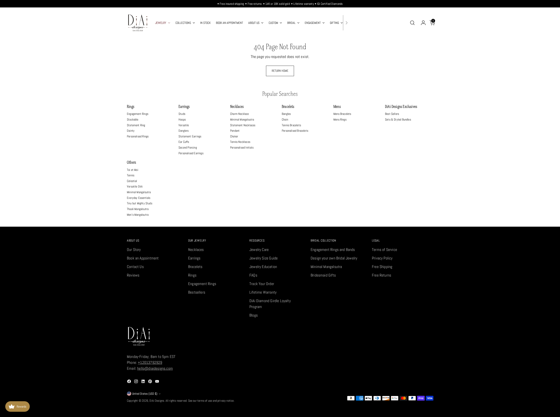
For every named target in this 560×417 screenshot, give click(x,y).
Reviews (133, 275)
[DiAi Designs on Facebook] (129, 382)
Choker (234, 136)
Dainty (131, 131)
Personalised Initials (242, 147)
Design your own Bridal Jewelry (334, 258)
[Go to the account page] (421, 22)
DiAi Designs (156, 401)
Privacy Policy (382, 258)
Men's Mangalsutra (138, 215)
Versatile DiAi (135, 186)
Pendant (235, 131)
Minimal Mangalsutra (242, 119)
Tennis (130, 175)
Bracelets (288, 107)
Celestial (132, 181)
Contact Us (135, 266)
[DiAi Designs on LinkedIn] (143, 382)
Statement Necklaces (242, 125)
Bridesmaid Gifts (323, 275)
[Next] (346, 22)
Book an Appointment (143, 258)
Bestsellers (196, 292)
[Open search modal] (412, 22)
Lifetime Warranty (262, 292)
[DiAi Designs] (138, 23)
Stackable (132, 119)
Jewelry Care (259, 249)
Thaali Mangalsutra (138, 209)
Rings (130, 107)
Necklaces (237, 107)
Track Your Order (261, 283)
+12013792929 (150, 362)
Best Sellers (392, 114)
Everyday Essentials (138, 198)
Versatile (183, 125)
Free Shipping (382, 266)
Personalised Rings (138, 136)
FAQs (253, 275)
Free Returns (381, 275)
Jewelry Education (263, 266)
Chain (285, 119)
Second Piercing (187, 147)
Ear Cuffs (183, 142)
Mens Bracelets (342, 114)
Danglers (183, 131)
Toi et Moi (132, 170)
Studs (181, 114)
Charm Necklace (239, 114)
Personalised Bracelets (295, 131)
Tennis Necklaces (240, 142)
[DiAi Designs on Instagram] (136, 382)
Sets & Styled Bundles (398, 119)
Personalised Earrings (190, 153)
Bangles (286, 114)
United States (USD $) (145, 394)
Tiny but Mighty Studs (139, 203)
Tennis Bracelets (291, 125)
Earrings (184, 107)
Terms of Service (384, 249)
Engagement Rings (137, 114)
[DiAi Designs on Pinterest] (150, 382)
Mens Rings (339, 119)
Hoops (182, 119)
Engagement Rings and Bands (333, 249)
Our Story (134, 249)
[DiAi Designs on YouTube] (157, 382)
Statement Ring (136, 125)
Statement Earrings (189, 136)
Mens (337, 107)
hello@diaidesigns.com (155, 368)
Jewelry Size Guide (263, 258)
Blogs (253, 315)
